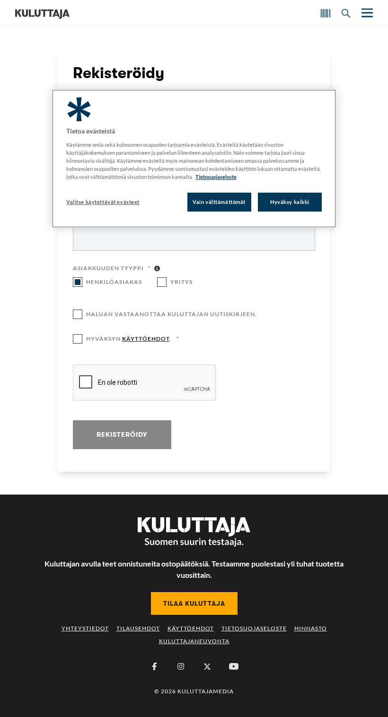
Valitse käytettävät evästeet (103, 202)
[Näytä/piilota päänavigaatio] (366, 13)
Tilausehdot (138, 628)
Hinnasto (310, 628)
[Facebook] (154, 666)
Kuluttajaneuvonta (194, 641)
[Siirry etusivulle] (42, 13)
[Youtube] (233, 666)
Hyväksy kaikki (289, 202)
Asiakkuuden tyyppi (111, 269)
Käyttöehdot (191, 628)
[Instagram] (180, 666)
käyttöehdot (145, 338)
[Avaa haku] (346, 13)
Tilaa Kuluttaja (194, 603)
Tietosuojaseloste (254, 628)
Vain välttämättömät (219, 202)
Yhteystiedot (85, 628)
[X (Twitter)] (207, 666)
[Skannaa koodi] (325, 13)
